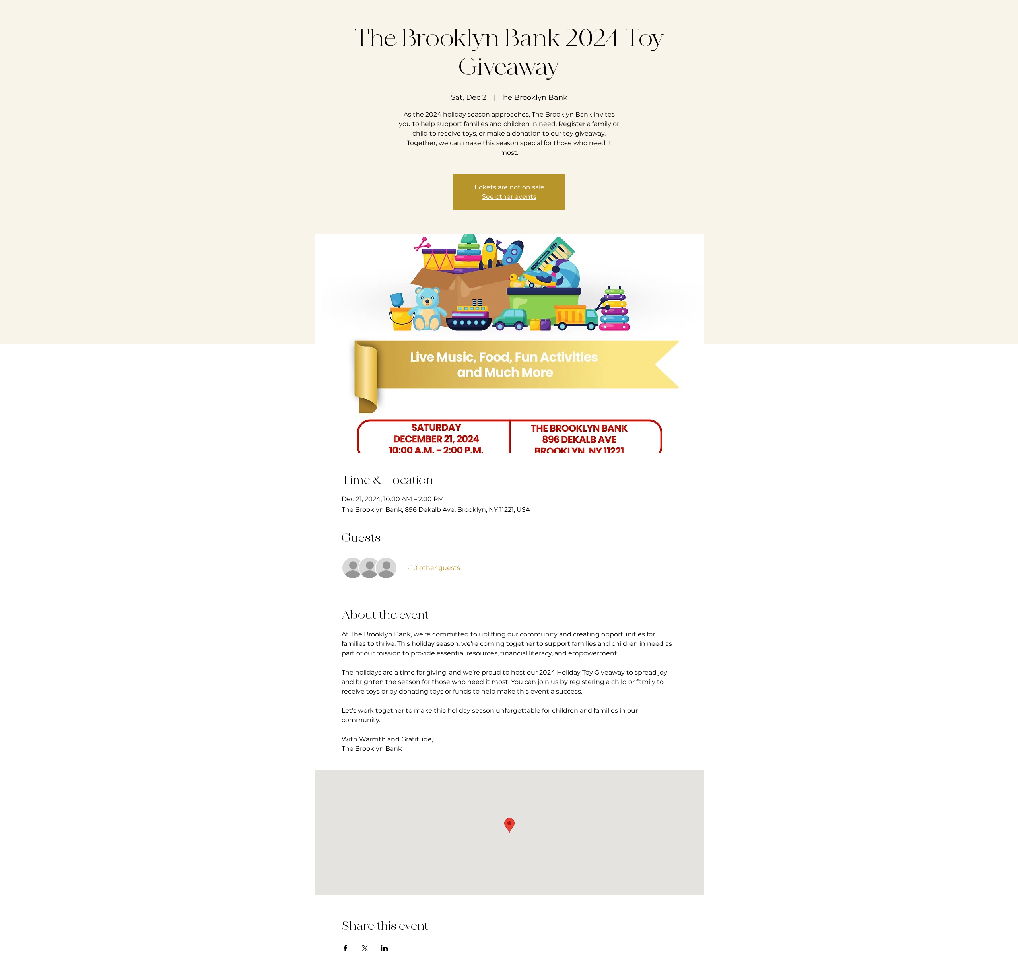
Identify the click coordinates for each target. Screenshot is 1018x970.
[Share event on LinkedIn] (384, 948)
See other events (509, 196)
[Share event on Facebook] (345, 948)
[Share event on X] (365, 948)
